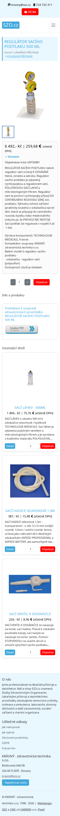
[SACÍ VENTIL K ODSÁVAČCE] (30, 584)
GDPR (5, 743)
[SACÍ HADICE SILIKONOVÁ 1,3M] (30, 481)
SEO (4, 809)
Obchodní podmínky (15, 737)
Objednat (42, 282)
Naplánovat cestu (15, 782)
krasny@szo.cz (21, 5)
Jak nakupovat (11, 727)
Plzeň (41, 809)
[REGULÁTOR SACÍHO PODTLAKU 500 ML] (30, 95)
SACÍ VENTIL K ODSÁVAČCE (30, 614)
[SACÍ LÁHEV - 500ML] (30, 378)
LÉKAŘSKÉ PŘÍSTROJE (26, 52)
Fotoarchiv (8, 748)
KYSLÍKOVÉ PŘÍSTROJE (19, 56)
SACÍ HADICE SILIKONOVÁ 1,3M (30, 510)
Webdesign (45, 803)
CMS (13, 809)
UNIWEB (25, 809)
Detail (10, 446)
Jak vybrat (8, 732)
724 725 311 (44, 5)
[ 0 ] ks (31, 12)
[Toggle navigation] (53, 25)
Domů (8, 52)
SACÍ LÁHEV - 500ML (30, 407)
